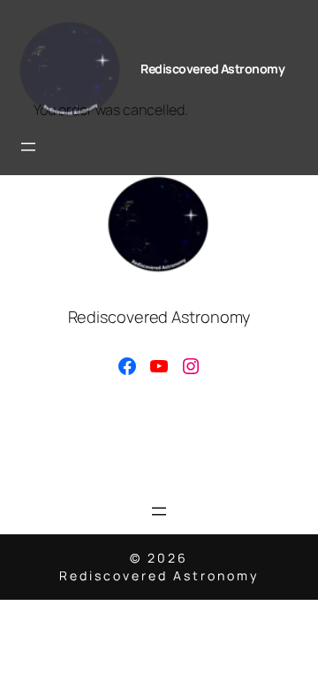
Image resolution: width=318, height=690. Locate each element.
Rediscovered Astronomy (212, 68)
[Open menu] (28, 146)
